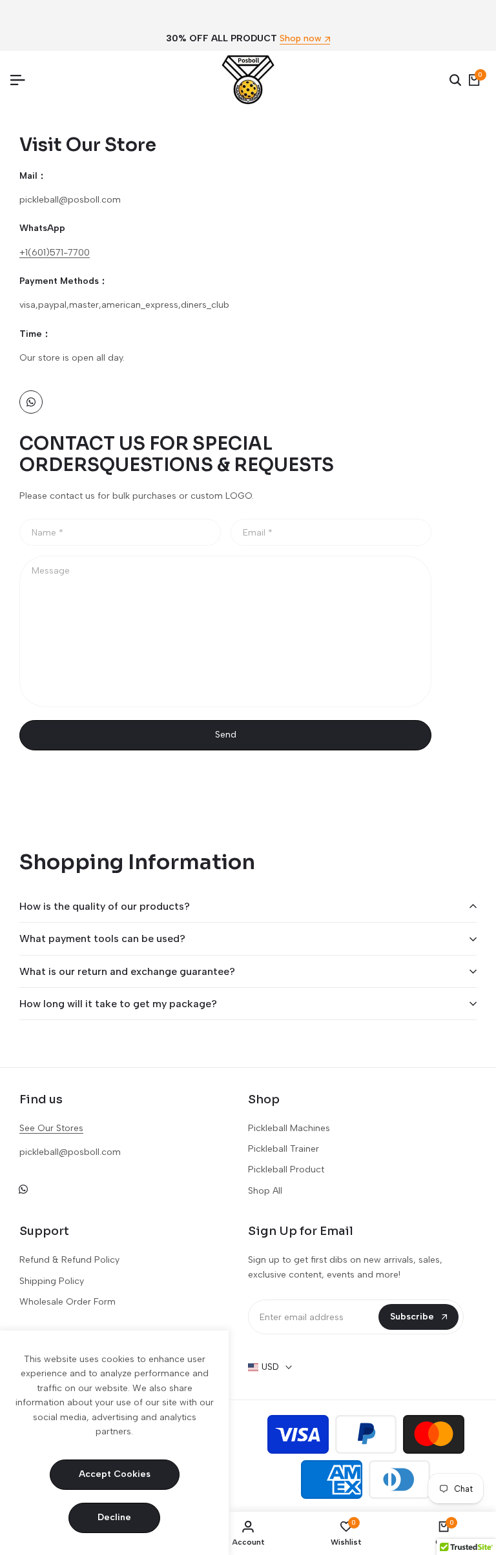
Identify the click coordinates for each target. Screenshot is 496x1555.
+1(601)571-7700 (54, 252)
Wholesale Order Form (67, 1301)
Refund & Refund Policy (69, 1259)
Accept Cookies (114, 1474)
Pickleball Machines (289, 1128)
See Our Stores (51, 1128)
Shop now (301, 39)
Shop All (265, 1190)
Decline (114, 1517)
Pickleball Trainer (283, 1148)
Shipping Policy (51, 1281)
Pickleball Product (286, 1169)
